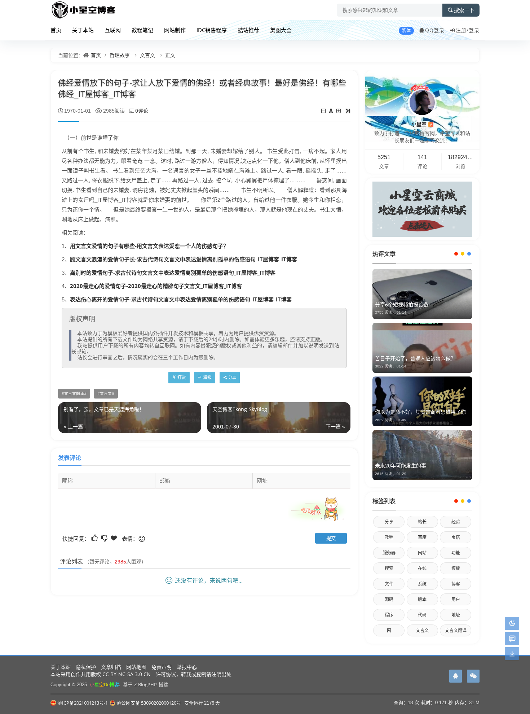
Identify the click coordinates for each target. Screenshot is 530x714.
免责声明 (161, 666)
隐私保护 (86, 666)
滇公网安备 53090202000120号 (148, 703)
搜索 (389, 568)
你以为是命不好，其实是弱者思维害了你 (420, 411)
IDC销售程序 (211, 30)
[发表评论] (512, 638)
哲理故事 (120, 55)
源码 (389, 599)
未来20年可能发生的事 (400, 465)
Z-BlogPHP (145, 684)
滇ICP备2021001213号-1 (82, 703)
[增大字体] (339, 110)
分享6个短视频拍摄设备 (401, 304)
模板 (455, 568)
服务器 (389, 553)
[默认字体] (331, 110)
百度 (422, 537)
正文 (170, 55)
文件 (389, 584)
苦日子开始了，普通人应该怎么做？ (415, 358)
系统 (422, 584)
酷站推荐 (248, 30)
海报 (207, 377)
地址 (455, 615)
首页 (55, 30)
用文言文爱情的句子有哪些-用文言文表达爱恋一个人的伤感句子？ (149, 245)
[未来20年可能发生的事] (422, 455)
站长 (422, 522)
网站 (422, 553)
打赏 (181, 377)
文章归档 (111, 666)
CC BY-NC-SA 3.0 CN (126, 674)
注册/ (462, 30)
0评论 (141, 110)
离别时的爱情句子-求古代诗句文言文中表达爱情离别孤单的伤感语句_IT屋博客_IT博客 (172, 272)
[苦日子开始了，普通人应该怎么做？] (422, 348)
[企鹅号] (455, 676)
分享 (389, 522)
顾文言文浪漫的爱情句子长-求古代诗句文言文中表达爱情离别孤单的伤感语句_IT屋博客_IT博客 (183, 259)
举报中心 (187, 666)
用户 (455, 599)
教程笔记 (142, 30)
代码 (422, 615)
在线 (422, 568)
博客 (455, 584)
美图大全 (281, 30)
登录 (474, 30)
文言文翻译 (74, 393)
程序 (389, 615)
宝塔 (455, 537)
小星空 (421, 124)
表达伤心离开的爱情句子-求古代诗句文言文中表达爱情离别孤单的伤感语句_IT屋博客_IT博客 (181, 299)
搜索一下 (464, 10)
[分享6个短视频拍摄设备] (422, 294)
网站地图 (136, 666)
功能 (455, 553)
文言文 (147, 55)
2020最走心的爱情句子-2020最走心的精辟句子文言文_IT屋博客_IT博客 (156, 285)
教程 (389, 537)
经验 (455, 522)
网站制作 (175, 30)
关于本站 (83, 30)
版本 (422, 599)
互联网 (113, 30)
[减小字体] (324, 110)
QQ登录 (435, 30)
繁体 (406, 30)
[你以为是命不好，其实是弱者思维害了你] (422, 401)
